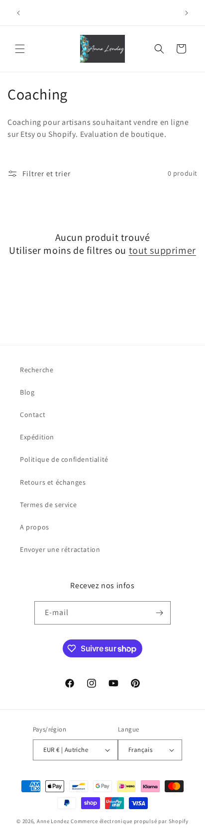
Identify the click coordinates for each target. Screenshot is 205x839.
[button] (20, 49)
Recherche (36, 369)
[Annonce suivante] (187, 13)
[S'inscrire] (159, 613)
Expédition (37, 436)
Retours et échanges (53, 482)
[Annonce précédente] (18, 13)
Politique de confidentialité (64, 459)
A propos (34, 527)
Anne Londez (53, 821)
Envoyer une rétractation (60, 549)
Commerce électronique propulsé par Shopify (129, 821)
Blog (27, 392)
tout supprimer (162, 250)
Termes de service (48, 504)
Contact (32, 414)
